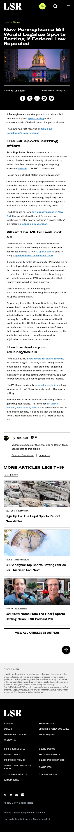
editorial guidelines (22, 455)
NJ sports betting (44, 251)
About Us (44, 455)
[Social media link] (22, 98)
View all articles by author (37, 632)
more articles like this (34, 468)
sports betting (36, 118)
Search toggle (55, 6)
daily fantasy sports (28, 407)
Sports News (12, 22)
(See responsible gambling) (30, 692)
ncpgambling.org (39, 687)
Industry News (22, 511)
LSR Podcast (21, 608)
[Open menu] (68, 6)
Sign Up (42, 6)
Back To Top (66, 650)
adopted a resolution (46, 385)
